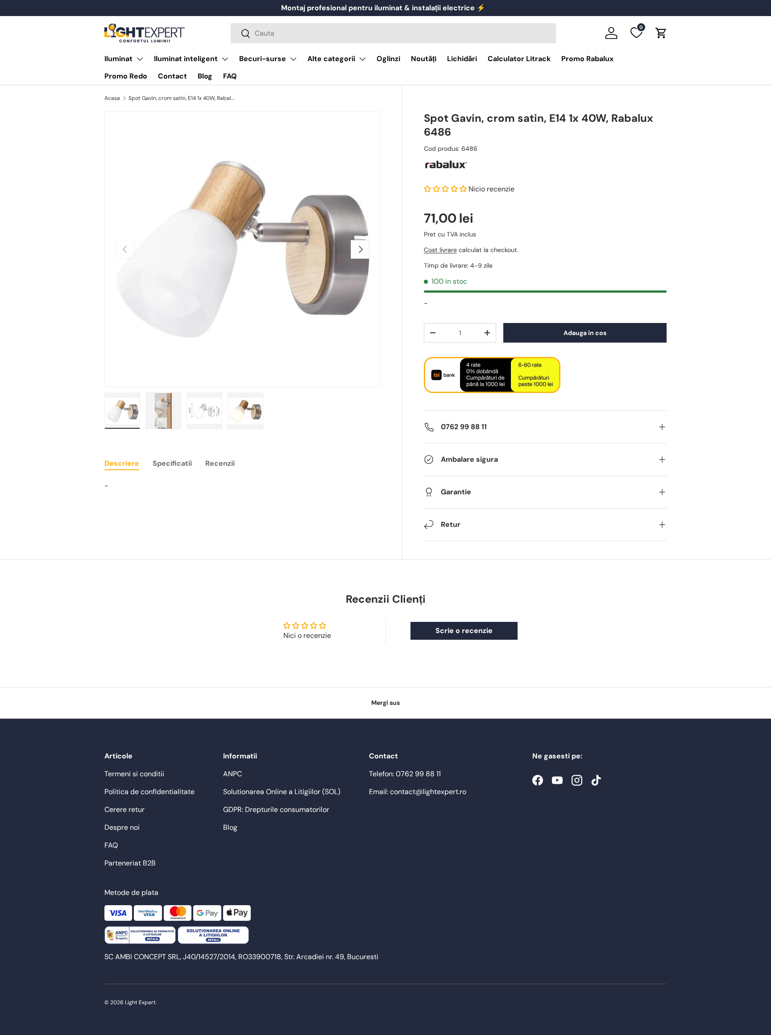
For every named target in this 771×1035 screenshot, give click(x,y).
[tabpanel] (242, 485)
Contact (172, 76)
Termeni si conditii (134, 773)
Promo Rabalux (587, 58)
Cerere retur (124, 809)
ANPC (232, 773)
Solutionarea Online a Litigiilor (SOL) (281, 791)
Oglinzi (388, 58)
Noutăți (423, 58)
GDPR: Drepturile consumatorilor (276, 809)
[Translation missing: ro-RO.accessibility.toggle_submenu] (139, 59)
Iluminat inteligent (186, 58)
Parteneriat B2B (130, 863)
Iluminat (118, 58)
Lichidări (462, 58)
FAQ (230, 76)
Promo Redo (125, 76)
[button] (661, 33)
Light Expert (140, 1002)
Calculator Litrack (519, 58)
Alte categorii (331, 58)
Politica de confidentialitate (149, 791)
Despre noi (122, 827)
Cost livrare (440, 250)
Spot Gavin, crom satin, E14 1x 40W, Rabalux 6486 (182, 98)
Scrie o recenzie (464, 630)
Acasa (112, 98)
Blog (205, 76)
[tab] (121, 463)
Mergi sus (385, 703)
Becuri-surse (262, 58)
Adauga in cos (585, 333)
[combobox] (393, 33)
